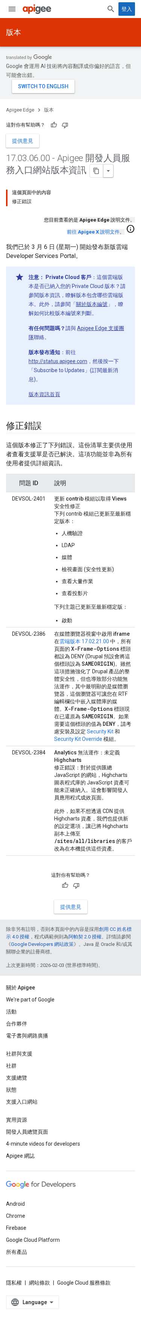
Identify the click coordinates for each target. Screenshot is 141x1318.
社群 (11, 1066)
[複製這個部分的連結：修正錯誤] (49, 426)
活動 (11, 1012)
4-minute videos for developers (43, 1144)
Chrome (15, 1216)
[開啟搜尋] (110, 9)
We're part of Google (30, 1000)
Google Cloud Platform (33, 1240)
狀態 (11, 1090)
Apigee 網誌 (20, 1156)
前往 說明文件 (93, 232)
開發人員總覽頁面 (27, 1132)
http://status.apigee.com (58, 361)
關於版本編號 (92, 304)
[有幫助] (53, 125)
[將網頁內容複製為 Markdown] (96, 170)
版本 (13, 32)
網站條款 (39, 1283)
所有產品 (16, 1252)
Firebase (16, 1228)
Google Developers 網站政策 (42, 944)
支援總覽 (16, 1078)
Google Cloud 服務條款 (84, 1283)
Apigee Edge (20, 110)
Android (15, 1204)
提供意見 (22, 141)
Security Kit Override (78, 739)
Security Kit (100, 731)
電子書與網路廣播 (27, 1036)
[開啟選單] (12, 9)
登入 (126, 9)
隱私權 (14, 1283)
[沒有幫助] (65, 125)
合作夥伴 (16, 1024)
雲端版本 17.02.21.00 (84, 641)
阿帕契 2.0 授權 (85, 936)
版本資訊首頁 (44, 394)
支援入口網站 (22, 1102)
